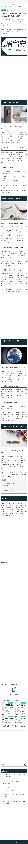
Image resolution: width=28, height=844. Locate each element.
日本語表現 (3, 10)
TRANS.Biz (11, 842)
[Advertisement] (12, 67)
